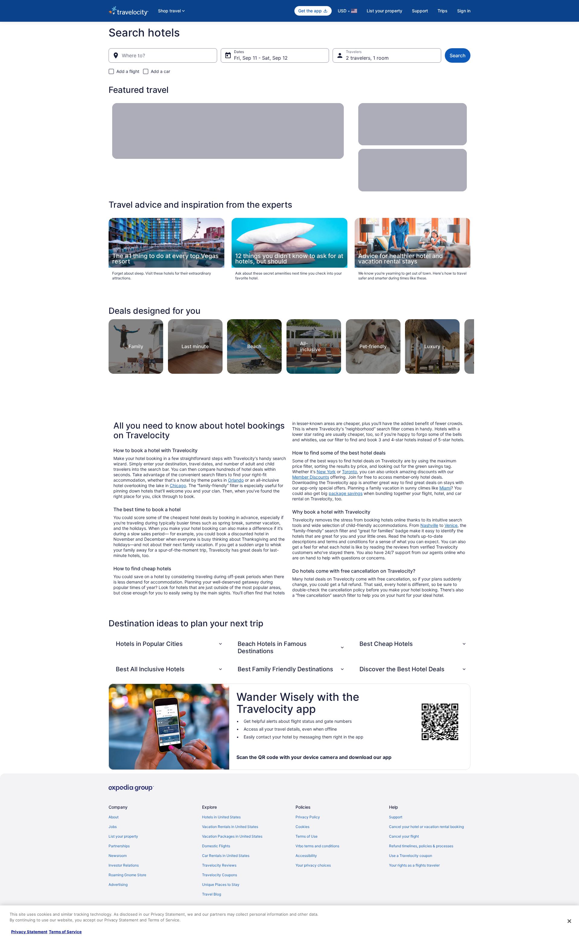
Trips (443, 10)
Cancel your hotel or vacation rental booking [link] (426, 826)
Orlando (236, 480)
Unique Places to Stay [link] (220, 884)
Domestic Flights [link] (216, 846)
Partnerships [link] (119, 846)
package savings (345, 493)
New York (326, 471)
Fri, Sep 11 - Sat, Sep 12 (261, 58)
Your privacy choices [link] (313, 865)
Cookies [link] (302, 826)
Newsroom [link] (118, 855)
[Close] (569, 921)
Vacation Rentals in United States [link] (230, 826)
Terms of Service (65, 931)
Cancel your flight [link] (404, 836)
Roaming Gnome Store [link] (127, 875)
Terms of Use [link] (307, 836)
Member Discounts (310, 477)
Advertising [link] (118, 884)
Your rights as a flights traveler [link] (414, 865)
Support (420, 10)
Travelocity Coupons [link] (219, 875)
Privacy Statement (29, 931)
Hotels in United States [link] (221, 817)
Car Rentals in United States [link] (225, 855)
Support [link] (395, 817)
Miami (445, 487)
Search (458, 55)
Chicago (178, 485)
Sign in (463, 10)
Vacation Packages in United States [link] (232, 836)
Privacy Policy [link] (308, 817)
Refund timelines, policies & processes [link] (421, 846)
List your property (384, 10)
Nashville (429, 525)
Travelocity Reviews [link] (219, 865)
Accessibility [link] (306, 855)
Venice (451, 525)
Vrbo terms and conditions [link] (317, 846)
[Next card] (467, 345)
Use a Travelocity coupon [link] (410, 855)
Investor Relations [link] (124, 865)
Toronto (349, 471)
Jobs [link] (113, 826)
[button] (169, 644)
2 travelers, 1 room (367, 58)
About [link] (114, 817)
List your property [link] (123, 836)
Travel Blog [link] (211, 894)
